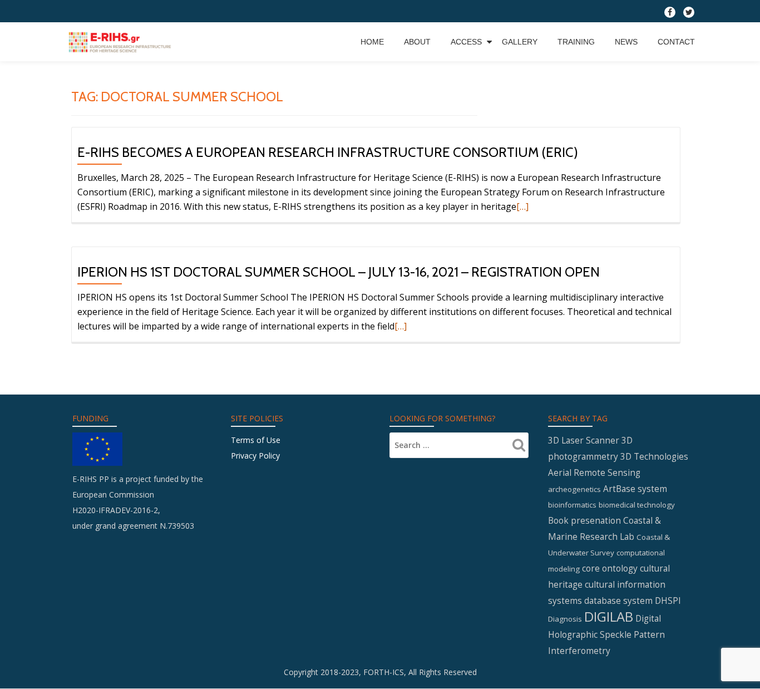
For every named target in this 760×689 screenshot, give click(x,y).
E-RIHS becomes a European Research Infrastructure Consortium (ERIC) (327, 152)
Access (466, 41)
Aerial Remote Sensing (594, 472)
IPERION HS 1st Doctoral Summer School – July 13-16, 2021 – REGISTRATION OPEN (338, 272)
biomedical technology (637, 505)
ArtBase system (635, 489)
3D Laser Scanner (583, 440)
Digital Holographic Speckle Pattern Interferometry (606, 634)
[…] (522, 206)
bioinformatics (572, 505)
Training (576, 41)
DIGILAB (608, 616)
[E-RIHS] (121, 41)
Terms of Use (255, 440)
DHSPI (668, 600)
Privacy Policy (255, 455)
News (626, 41)
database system (618, 600)
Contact (676, 41)
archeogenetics (574, 489)
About (417, 41)
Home (372, 41)
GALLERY (519, 41)
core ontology (610, 568)
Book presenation (584, 520)
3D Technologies (654, 456)
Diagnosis (565, 619)
